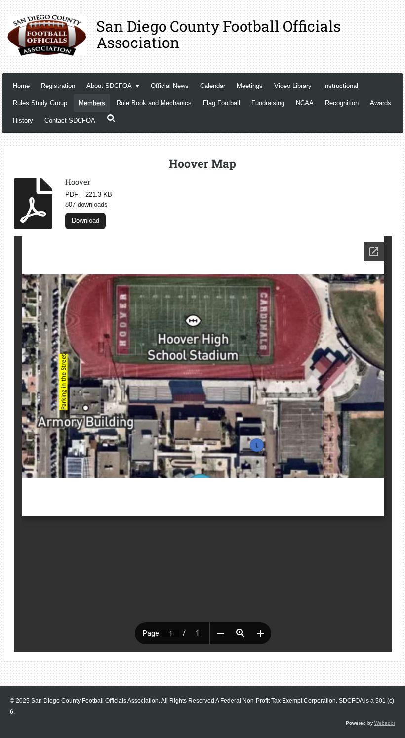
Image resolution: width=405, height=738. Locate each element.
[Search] (111, 118)
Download (85, 220)
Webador (384, 723)
